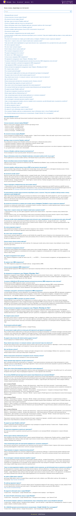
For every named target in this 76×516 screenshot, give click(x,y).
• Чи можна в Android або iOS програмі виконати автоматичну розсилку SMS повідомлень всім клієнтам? (30, 61)
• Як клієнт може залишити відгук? (13, 47)
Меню (14, 2)
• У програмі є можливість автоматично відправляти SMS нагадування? (22, 63)
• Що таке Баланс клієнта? (11, 79)
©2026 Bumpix (41, 514)
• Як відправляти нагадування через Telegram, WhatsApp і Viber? (20, 59)
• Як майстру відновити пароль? (12, 105)
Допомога (27, 2)
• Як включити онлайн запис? (11, 31)
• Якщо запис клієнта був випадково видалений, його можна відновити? (22, 85)
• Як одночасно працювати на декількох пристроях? (17, 91)
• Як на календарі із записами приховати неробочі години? (19, 99)
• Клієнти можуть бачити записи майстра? (14, 49)
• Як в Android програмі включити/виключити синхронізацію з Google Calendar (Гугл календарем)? (29, 113)
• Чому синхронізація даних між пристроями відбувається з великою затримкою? (24, 95)
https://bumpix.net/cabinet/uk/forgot (12, 487)
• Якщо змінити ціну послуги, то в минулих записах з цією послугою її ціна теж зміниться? (27, 77)
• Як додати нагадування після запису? (14, 53)
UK (32, 2)
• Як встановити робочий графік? (12, 71)
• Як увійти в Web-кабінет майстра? (13, 103)
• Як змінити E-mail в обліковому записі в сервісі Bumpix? (18, 109)
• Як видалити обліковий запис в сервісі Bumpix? (16, 107)
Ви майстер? (20, 2)
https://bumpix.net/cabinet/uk (15, 365)
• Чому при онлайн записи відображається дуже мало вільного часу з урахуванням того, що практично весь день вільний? (35, 43)
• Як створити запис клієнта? (11, 69)
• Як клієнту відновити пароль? (12, 45)
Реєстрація (66, 2)
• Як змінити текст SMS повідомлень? (13, 55)
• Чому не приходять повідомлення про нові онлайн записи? (19, 33)
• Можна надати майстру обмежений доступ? (15, 93)
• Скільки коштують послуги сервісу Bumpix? (15, 17)
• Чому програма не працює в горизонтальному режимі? (18, 97)
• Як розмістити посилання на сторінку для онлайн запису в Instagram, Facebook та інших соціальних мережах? (32, 39)
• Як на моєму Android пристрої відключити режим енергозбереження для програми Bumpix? (27, 87)
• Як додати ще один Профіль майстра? (14, 89)
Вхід (72, 2)
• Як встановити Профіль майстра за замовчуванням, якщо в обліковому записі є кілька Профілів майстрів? (31, 111)
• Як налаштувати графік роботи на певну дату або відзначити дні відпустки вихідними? (26, 73)
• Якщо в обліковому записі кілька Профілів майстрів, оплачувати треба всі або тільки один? (27, 25)
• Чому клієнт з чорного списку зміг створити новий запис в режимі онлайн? (23, 41)
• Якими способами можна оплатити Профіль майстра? (18, 27)
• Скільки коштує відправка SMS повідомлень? (16, 57)
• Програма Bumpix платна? (11, 15)
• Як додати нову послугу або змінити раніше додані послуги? (20, 75)
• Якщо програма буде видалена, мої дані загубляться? (18, 83)
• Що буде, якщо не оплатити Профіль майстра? (16, 21)
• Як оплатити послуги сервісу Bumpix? (14, 19)
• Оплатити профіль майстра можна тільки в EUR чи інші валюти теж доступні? (24, 29)
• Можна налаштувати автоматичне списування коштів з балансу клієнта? (23, 81)
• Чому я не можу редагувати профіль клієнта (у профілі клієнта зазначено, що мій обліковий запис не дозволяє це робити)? (35, 101)
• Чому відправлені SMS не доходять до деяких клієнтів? (18, 65)
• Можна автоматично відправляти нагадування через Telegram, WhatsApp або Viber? (25, 67)
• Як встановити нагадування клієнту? (13, 51)
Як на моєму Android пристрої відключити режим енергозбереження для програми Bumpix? (36, 189)
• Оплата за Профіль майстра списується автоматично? (18, 23)
